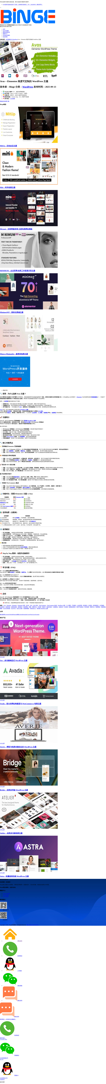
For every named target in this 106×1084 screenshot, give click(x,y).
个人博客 (68, 605)
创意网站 (25, 607)
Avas (4, 605)
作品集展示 (96, 605)
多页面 (66, 607)
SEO (31, 605)
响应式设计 (49, 607)
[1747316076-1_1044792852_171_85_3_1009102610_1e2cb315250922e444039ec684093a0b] (3, 918)
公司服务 (102, 605)
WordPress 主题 (61, 605)
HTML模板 (6, 896)
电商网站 (98, 607)
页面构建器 (26, 608)
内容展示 (2, 607)
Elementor (14, 605)
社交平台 (13, 608)
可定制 (39, 607)
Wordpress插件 (6, 35)
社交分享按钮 (6, 608)
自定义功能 (19, 608)
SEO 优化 (35, 605)
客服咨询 (2, 101)
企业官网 (79, 605)
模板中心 (5, 33)
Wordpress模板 (6, 893)
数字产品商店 (80, 607)
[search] (14, 41)
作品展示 (85, 605)
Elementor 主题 (21, 605)
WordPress (15, 39)
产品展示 (74, 605)
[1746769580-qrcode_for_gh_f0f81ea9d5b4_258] (3, 908)
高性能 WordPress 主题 (42, 608)
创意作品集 (14, 607)
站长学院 (5, 36)
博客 (30, 607)
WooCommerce (42, 605)
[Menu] (0, 7)
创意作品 (8, 607)
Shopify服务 (6, 30)
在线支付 (61, 607)
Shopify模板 (6, 895)
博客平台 (34, 607)
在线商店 (55, 607)
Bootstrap (9, 605)
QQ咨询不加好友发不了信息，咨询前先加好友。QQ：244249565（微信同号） (23, 4)
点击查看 (12, 98)
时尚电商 (86, 607)
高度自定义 (33, 608)
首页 (4, 29)
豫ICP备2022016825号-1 (33, 924)
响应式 (44, 607)
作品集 (90, 605)
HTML (27, 605)
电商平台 (92, 607)
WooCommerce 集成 (52, 605)
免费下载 (7, 101)
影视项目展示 (72, 607)
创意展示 (20, 607)
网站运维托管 (6, 32)
